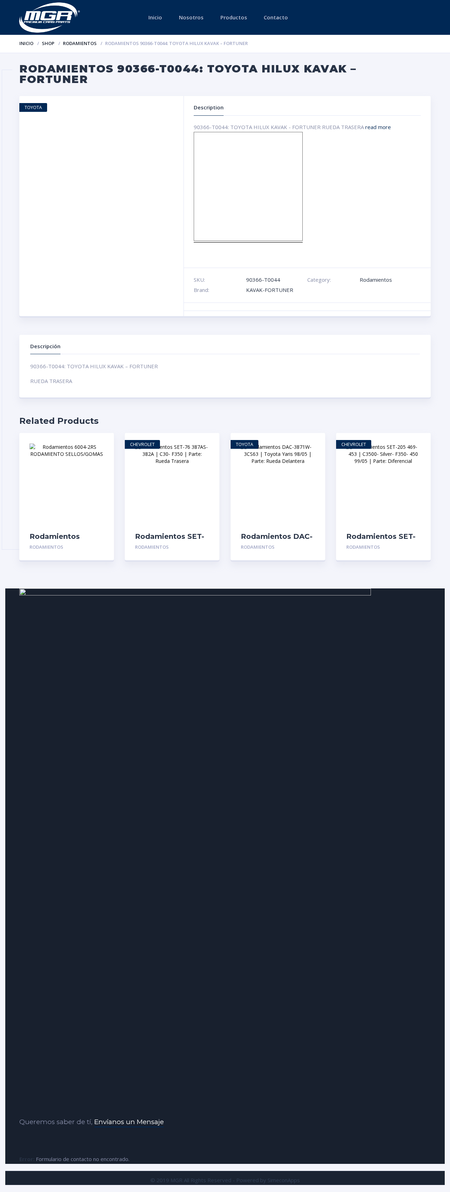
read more (378, 126)
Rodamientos (80, 43)
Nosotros (191, 17)
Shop (48, 43)
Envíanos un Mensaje (129, 1122)
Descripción (45, 346)
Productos (233, 17)
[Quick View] (101, 444)
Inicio (155, 17)
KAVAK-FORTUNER (269, 289)
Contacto (276, 17)
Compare (101, 468)
